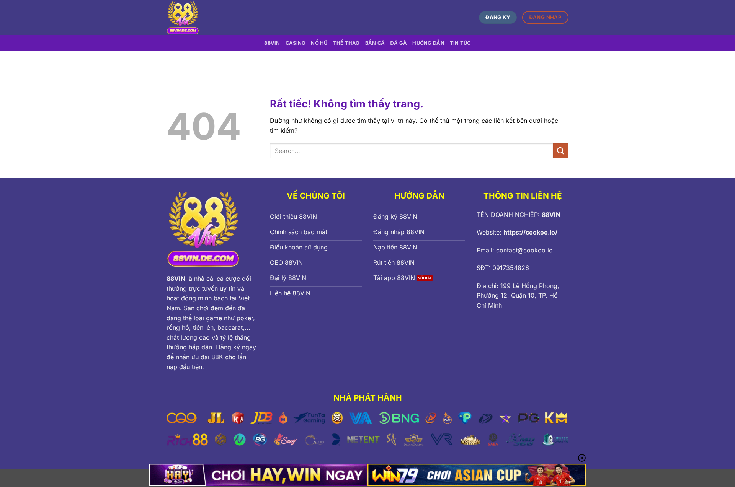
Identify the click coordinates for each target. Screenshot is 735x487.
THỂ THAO (346, 43)
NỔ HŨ (319, 43)
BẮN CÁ (375, 43)
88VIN (272, 43)
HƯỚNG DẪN (428, 43)
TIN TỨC (460, 43)
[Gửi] (560, 150)
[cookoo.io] (239, 17)
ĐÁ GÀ (398, 43)
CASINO (296, 43)
